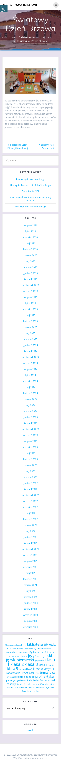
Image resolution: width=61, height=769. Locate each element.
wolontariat (40, 688)
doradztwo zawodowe (17, 652)
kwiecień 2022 (30, 519)
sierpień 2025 (30, 297)
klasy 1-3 (49, 669)
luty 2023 (30, 471)
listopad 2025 (30, 279)
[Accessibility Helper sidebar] (4, 8)
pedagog (29, 676)
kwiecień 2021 (30, 578)
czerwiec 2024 (30, 381)
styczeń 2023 (30, 477)
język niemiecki (20, 660)
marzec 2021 (30, 584)
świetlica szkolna (30, 691)
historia (23, 656)
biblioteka (35, 644)
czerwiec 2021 (30, 566)
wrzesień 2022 (30, 501)
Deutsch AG (48, 648)
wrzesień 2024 (30, 363)
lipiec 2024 (30, 375)
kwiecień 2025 (30, 321)
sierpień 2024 (30, 369)
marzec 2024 (30, 399)
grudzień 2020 (30, 602)
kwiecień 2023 (30, 459)
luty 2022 (30, 530)
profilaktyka (44, 676)
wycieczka (50, 688)
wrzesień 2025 (30, 291)
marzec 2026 (30, 255)
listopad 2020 (30, 608)
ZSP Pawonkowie (20, 5)
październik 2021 (30, 548)
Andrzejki (22, 645)
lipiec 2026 (30, 231)
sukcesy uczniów (35, 684)
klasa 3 (31, 664)
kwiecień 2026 (30, 249)
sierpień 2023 (30, 441)
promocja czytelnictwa (16, 680)
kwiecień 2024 (30, 393)
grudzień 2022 (30, 483)
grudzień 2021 (30, 536)
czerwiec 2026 (30, 237)
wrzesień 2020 (30, 614)
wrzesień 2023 (30, 435)
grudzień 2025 (30, 273)
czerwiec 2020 (30, 626)
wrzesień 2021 (30, 554)
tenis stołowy (20, 687)
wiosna (31, 687)
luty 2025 (30, 333)
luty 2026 (30, 261)
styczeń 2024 (30, 411)
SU (24, 684)
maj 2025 (30, 315)
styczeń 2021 (30, 596)
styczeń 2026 (30, 267)
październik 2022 (30, 495)
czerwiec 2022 (30, 507)
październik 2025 (30, 285)
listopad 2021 (30, 542)
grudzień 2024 (30, 345)
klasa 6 (22, 669)
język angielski (40, 655)
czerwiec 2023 (30, 447)
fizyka (17, 656)
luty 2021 (30, 590)
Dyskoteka (34, 652)
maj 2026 (30, 243)
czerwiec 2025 (30, 309)
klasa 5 (12, 668)
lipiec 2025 (30, 303)
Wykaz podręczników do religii (30, 206)
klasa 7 (29, 669)
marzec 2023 (30, 465)
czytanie (37, 648)
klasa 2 (17, 664)
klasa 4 (43, 665)
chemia (28, 648)
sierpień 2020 (30, 620)
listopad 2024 (30, 351)
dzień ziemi (46, 652)
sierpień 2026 (30, 225)
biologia (21, 648)
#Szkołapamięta (11, 645)
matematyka (45, 672)
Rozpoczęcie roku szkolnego (30, 179)
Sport (19, 684)
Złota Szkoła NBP (30, 191)
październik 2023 (30, 429)
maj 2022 (30, 513)
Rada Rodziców (35, 680)
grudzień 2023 (30, 417)
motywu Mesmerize (38, 758)
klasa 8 (38, 669)
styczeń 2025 (30, 339)
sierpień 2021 (30, 560)
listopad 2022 (30, 489)
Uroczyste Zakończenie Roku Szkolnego (30, 185)
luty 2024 (30, 405)
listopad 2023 (30, 423)
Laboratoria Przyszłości (20, 673)
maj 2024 (30, 387)
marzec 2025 (30, 327)
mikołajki (18, 676)
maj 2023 (30, 453)
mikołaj (10, 677)
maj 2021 (30, 572)
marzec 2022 (30, 525)
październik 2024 (30, 357)
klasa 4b (51, 665)
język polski (39, 661)
